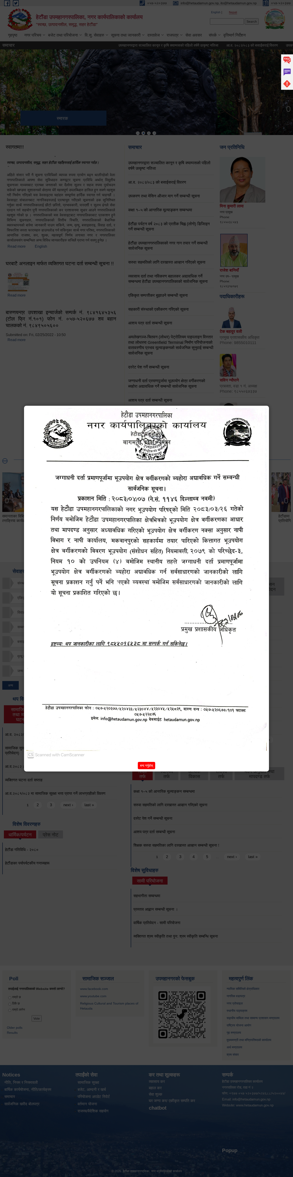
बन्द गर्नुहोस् (146, 765)
